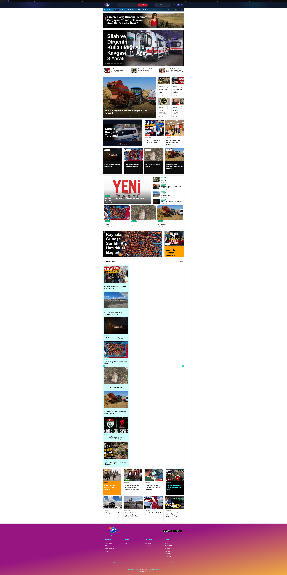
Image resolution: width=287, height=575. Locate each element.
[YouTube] (169, 5)
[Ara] (178, 5)
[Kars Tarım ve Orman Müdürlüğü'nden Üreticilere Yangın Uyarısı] (143, 20)
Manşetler (148, 546)
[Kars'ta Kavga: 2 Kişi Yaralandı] (120, 144)
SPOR (120, 5)
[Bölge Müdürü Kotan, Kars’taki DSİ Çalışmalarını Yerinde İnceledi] (119, 144)
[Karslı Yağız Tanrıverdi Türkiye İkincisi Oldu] (124, 144)
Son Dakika (148, 543)
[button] (106, 115)
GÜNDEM (126, 5)
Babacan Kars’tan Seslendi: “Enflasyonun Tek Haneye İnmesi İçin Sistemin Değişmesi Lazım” (174, 70)
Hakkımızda (108, 543)
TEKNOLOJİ (168, 551)
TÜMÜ (181, 262)
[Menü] (182, 5)
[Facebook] (165, 5)
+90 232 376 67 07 (145, 571)
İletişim (107, 546)
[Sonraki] (182, 10)
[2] (128, 116)
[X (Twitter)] (167, 5)
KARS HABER (168, 546)
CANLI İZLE (143, 5)
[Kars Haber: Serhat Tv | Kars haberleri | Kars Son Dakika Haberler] (107, 5)
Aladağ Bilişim (144, 569)
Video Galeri (128, 543)
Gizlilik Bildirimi (109, 548)
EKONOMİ (133, 5)
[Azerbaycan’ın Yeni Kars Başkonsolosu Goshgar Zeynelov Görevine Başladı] (122, 144)
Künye (107, 551)
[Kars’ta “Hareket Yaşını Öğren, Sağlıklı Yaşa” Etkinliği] (126, 144)
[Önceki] (176, 10)
